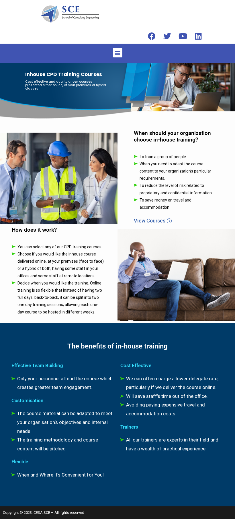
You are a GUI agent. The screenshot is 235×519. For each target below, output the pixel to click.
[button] (117, 52)
